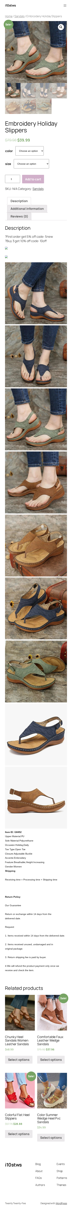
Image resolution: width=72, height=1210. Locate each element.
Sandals (19, 16)
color (9, 151)
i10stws (10, 5)
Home (9, 16)
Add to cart (33, 179)
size (8, 164)
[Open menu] (65, 6)
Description (19, 201)
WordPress (61, 1203)
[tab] (19, 201)
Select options (19, 1059)
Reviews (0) (19, 216)
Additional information (27, 208)
